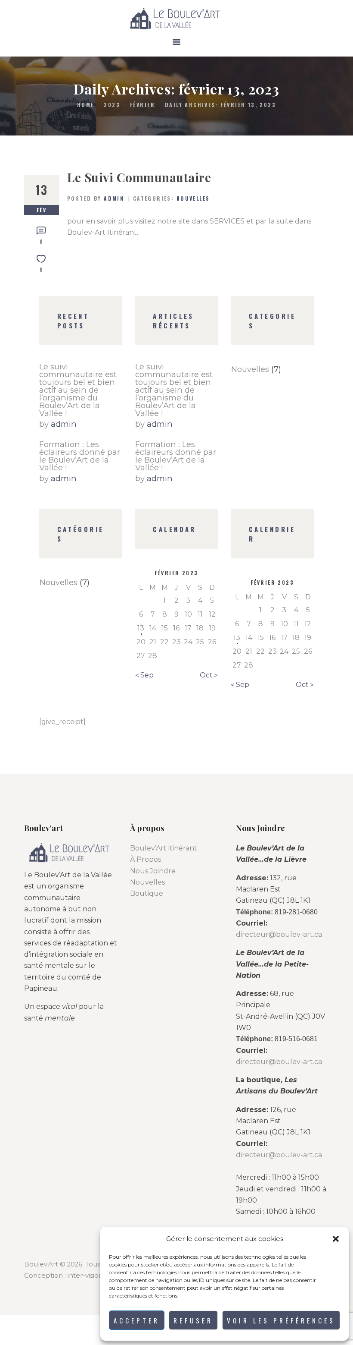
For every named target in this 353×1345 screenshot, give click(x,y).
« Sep (144, 675)
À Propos (145, 859)
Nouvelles (193, 198)
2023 (112, 104)
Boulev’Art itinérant (163, 848)
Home (85, 104)
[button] (335, 1239)
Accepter (137, 1320)
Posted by (95, 198)
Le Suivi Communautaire (139, 177)
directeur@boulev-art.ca (279, 934)
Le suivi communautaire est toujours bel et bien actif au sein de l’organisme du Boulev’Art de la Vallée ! (78, 390)
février (142, 104)
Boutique (146, 893)
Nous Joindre (153, 871)
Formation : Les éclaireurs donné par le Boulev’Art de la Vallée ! (79, 456)
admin (64, 424)
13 (140, 628)
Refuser (193, 1320)
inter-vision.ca (90, 1275)
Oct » (209, 675)
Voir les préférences (281, 1320)
